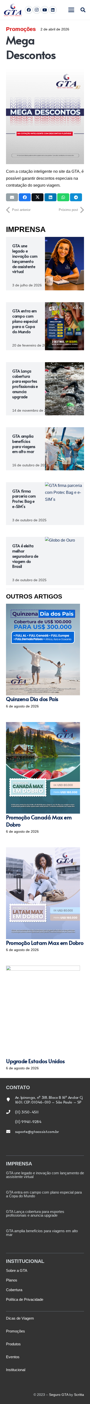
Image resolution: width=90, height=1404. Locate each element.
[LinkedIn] (53, 10)
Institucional (15, 1370)
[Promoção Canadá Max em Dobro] (43, 768)
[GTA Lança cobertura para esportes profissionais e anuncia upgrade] (64, 388)
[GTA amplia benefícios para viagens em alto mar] (64, 448)
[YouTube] (45, 10)
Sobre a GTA (16, 1270)
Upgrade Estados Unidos (35, 1061)
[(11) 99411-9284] (10, 1122)
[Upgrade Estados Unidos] (43, 1011)
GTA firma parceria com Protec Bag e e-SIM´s (24, 498)
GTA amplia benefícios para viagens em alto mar (23, 443)
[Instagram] (37, 10)
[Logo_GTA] (13, 10)
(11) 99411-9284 (28, 1121)
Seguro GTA (58, 1395)
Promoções (21, 29)
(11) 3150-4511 (27, 1111)
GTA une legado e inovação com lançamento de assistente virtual (25, 258)
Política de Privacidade (24, 1299)
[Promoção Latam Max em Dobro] (43, 893)
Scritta (79, 1395)
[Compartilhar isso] (25, 197)
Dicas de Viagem (20, 1318)
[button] (71, 10)
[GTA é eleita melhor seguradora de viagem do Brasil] (64, 561)
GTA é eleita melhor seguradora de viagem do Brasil (25, 556)
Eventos (13, 1357)
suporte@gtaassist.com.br (37, 1131)
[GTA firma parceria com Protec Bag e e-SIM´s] (64, 503)
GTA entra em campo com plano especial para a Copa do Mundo (25, 321)
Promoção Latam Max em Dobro (44, 942)
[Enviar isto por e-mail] (12, 197)
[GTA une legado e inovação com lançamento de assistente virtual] (64, 263)
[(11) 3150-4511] (10, 1112)
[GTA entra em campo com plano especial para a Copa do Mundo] (64, 326)
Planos (11, 1280)
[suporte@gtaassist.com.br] (10, 1131)
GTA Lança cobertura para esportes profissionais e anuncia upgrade (25, 383)
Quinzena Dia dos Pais (32, 698)
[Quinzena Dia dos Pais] (43, 650)
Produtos (13, 1344)
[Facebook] (29, 10)
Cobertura (14, 1290)
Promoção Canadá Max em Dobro (39, 820)
